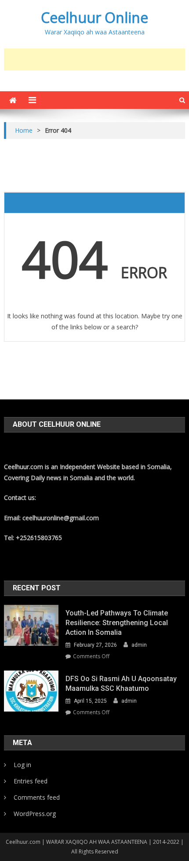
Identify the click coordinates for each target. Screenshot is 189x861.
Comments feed (37, 797)
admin (139, 645)
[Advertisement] (96, 59)
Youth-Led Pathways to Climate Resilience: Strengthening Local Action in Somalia (116, 623)
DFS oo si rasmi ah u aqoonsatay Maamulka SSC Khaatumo (121, 684)
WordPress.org (35, 813)
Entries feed (30, 781)
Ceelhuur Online (94, 17)
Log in (22, 764)
